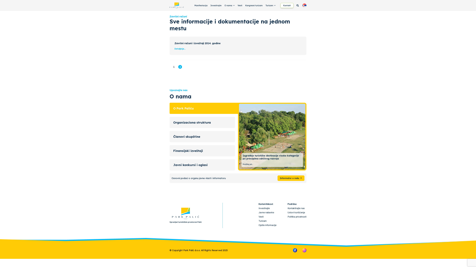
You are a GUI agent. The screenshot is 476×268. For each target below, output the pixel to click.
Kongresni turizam (254, 5)
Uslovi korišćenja (296, 212)
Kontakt (287, 5)
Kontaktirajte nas (296, 208)
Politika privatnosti (297, 216)
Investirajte (216, 5)
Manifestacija (201, 5)
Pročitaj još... (248, 164)
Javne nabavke (266, 212)
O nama (228, 5)
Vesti (240, 5)
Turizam (269, 5)
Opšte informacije (267, 225)
